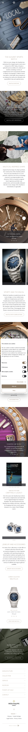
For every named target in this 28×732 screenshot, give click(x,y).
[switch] (24, 367)
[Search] (25, 2)
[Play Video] (14, 147)
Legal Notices (9, 718)
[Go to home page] (14, 2)
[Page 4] (16, 240)
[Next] (24, 218)
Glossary (9, 716)
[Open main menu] (3, 2)
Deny (14, 390)
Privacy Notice (18, 718)
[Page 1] (11, 240)
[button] (14, 283)
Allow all (14, 386)
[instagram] (14, 709)
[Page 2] (12, 454)
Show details (20, 382)
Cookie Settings (17, 716)
